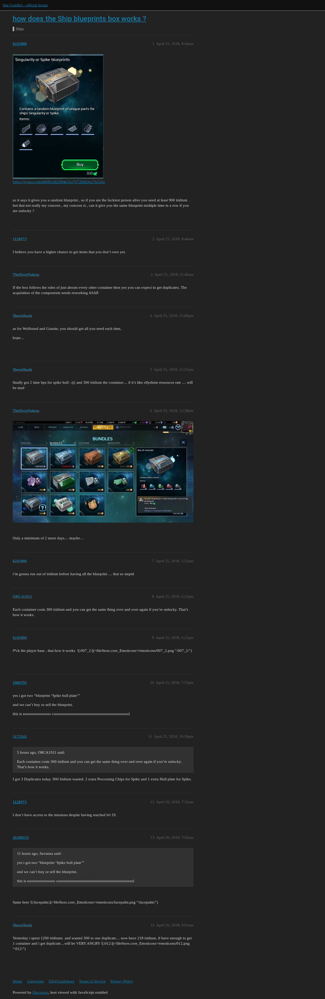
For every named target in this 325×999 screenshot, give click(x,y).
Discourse (40, 992)
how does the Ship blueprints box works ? (79, 18)
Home (17, 981)
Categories (35, 981)
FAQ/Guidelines (61, 981)
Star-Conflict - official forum (25, 5)
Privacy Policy (121, 981)
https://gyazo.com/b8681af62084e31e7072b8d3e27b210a (59, 182)
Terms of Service (92, 981)
